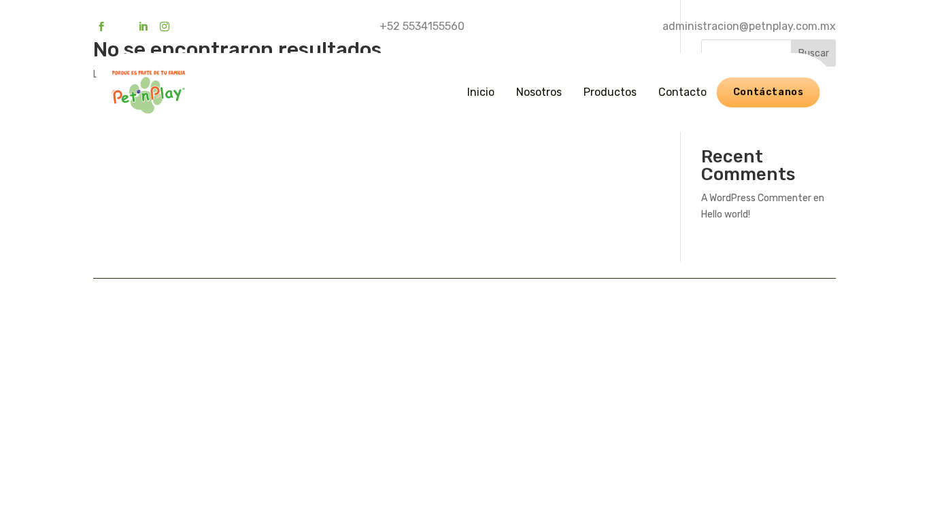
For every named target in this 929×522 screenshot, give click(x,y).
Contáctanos (768, 92)
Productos (610, 92)
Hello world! (725, 214)
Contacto (682, 92)
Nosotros (539, 92)
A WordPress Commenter (756, 198)
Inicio (480, 92)
